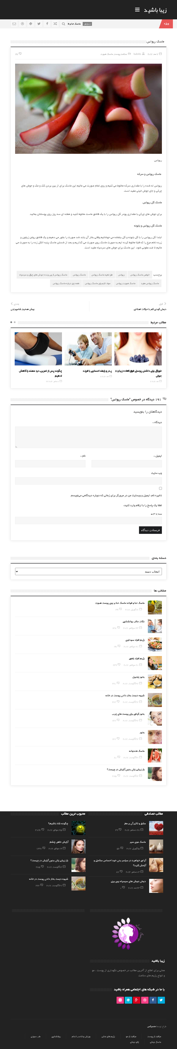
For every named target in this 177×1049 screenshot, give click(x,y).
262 (114, 701)
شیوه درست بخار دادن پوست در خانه (125, 695)
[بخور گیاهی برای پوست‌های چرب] (155, 719)
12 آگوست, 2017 (130, 775)
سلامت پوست (120, 53)
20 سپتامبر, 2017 (131, 646)
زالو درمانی (134, 1041)
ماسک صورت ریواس (125, 283)
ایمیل (158, 456)
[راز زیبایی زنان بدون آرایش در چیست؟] (155, 774)
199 (116, 609)
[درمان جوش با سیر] (138, 349)
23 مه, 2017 (134, 887)
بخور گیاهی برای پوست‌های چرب (128, 713)
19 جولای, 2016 (55, 848)
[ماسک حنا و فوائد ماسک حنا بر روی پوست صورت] (155, 608)
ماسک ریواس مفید (150, 283)
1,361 (39, 848)
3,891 (38, 829)
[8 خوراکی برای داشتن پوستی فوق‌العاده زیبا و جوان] (88, 349)
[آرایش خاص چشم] (78, 846)
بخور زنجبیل (138, 676)
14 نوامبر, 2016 (152, 376)
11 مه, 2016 (54, 376)
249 (115, 664)
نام (83, 456)
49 (116, 829)
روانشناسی (56, 1036)
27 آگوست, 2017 (130, 683)
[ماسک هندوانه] (155, 755)
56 (118, 848)
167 (114, 720)
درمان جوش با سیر (151, 371)
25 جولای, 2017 (54, 829)
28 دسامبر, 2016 (132, 829)
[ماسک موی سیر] (156, 846)
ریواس (121, 274)
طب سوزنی (35, 1036)
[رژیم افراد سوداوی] (155, 645)
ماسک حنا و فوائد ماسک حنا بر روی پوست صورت (120, 602)
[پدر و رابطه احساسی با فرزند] (38, 349)
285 (114, 775)
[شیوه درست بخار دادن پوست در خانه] (155, 700)
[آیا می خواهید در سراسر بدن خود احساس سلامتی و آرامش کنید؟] (156, 865)
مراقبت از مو (131, 1036)
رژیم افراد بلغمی (137, 658)
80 (115, 757)
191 (115, 646)
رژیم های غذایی (108, 1036)
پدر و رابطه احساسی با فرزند (47, 371)
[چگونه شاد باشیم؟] (78, 828)
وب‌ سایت (156, 473)
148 (114, 627)
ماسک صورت (106, 53)
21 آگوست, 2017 (130, 757)
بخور (142, 732)
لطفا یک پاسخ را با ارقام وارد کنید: (142, 505)
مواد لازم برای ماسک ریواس (97, 283)
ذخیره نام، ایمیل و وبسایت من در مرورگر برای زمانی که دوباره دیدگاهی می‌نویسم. (116, 495)
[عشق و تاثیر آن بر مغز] (156, 828)
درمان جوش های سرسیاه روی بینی (128, 881)
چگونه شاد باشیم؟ (58, 823)
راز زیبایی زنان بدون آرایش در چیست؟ (126, 769)
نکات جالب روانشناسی (134, 621)
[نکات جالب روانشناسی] (155, 626)
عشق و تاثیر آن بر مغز (135, 823)
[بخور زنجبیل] (155, 682)
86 (117, 871)
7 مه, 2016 (104, 381)
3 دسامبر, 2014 (133, 871)
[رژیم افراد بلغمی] (155, 663)
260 (114, 683)
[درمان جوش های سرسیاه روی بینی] (156, 886)
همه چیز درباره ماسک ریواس (66, 283)
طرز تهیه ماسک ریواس (101, 274)
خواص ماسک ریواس (140, 274)
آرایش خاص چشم (59, 841)
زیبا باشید (155, 9)
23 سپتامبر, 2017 (130, 627)
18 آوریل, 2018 (131, 609)
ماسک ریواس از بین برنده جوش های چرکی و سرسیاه (43, 274)
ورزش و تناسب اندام (81, 1036)
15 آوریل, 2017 (133, 848)
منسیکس (151, 1026)
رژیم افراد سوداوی (135, 639)
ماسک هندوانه (137, 750)
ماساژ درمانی (155, 1041)
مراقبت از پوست (154, 1036)
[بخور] (155, 737)
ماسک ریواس (79, 274)
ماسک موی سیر (138, 841)
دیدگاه (157, 422)
